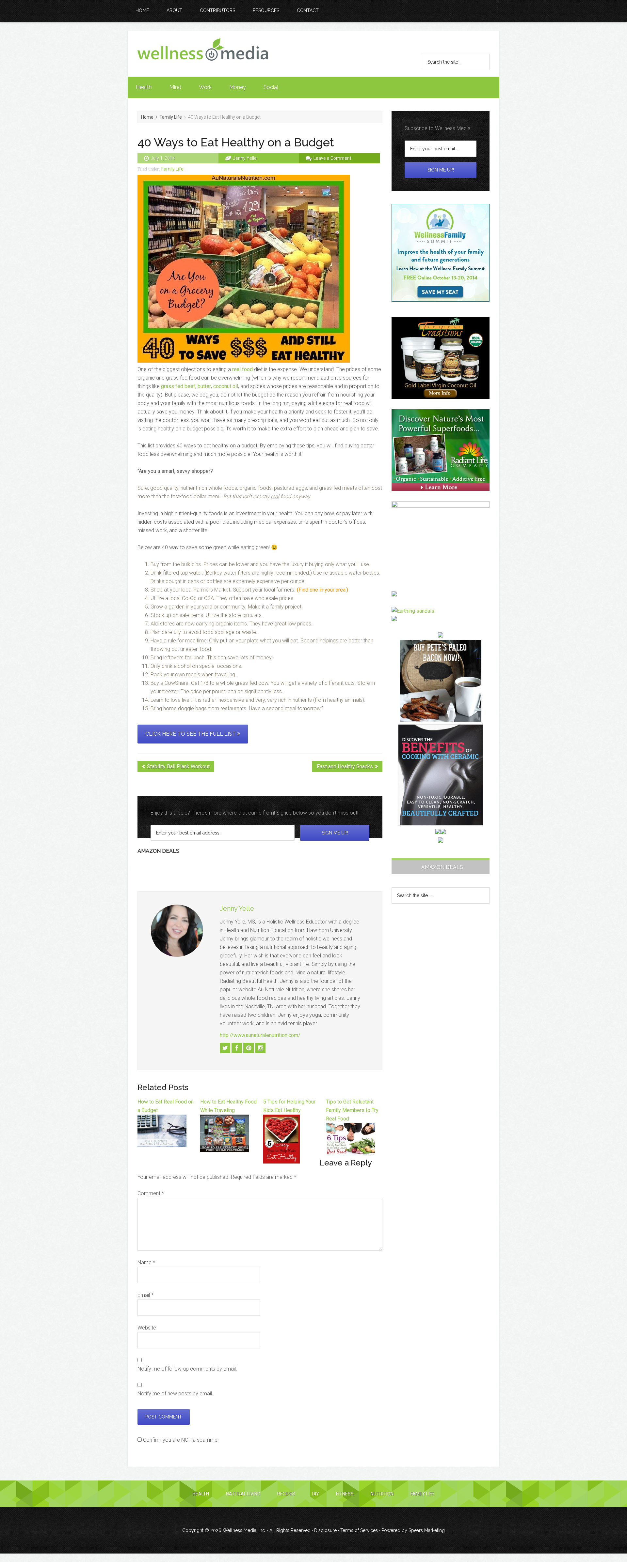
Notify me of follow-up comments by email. (187, 1369)
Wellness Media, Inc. (244, 1530)
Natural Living (243, 1493)
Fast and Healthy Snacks (345, 766)
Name (146, 1262)
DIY (315, 1493)
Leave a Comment (332, 158)
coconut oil (225, 386)
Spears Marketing (427, 1530)
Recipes (286, 1493)
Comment (150, 1193)
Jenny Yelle (237, 908)
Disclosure (325, 1530)
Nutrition (382, 1493)
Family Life (172, 169)
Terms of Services (359, 1530)
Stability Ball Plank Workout (178, 766)
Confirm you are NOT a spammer (180, 1440)
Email (145, 1295)
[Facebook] (237, 1048)
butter (204, 386)
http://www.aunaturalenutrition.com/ (260, 1035)
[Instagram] (260, 1048)
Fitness (345, 1493)
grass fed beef (178, 386)
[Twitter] (225, 1048)
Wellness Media (202, 54)
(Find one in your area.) (322, 590)
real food (242, 369)
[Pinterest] (248, 1048)
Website (146, 1328)
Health (201, 1493)
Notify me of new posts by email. (175, 1393)
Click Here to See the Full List (191, 734)
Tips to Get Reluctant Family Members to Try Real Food (352, 1110)
